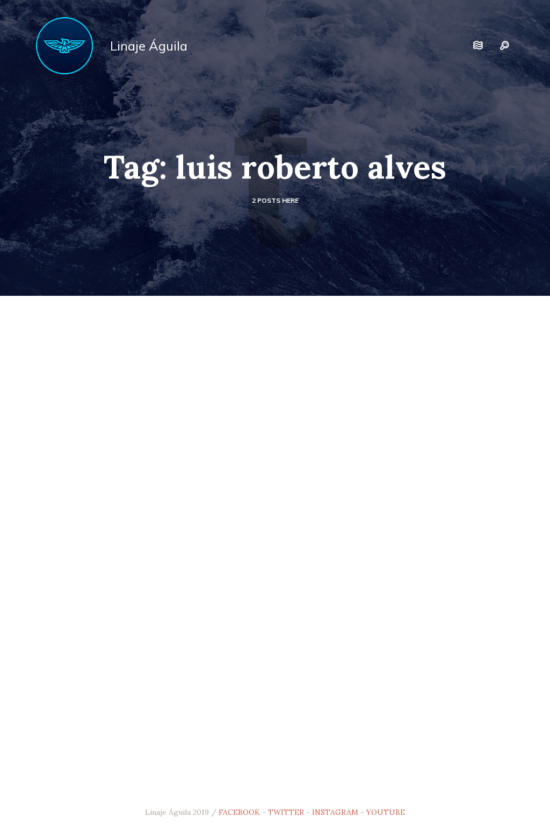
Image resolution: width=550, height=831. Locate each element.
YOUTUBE (385, 812)
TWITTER (286, 812)
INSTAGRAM (335, 812)
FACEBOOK (239, 812)
